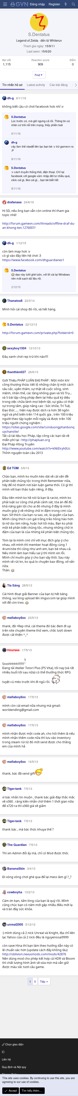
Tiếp (42, 981)
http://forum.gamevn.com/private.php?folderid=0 (37, 333)
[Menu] (5, 4)
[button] (38, 1052)
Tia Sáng (13, 585)
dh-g (10, 98)
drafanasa (14, 202)
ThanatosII (14, 300)
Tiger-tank (14, 788)
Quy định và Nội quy (14, 1067)
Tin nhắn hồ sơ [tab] (12, 85)
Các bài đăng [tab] (59, 85)
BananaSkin (16, 868)
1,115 (7, 64)
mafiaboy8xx (16, 617)
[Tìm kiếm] (73, 4)
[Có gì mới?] (66, 4)
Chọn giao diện (14, 1044)
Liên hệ (6, 1059)
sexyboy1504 (16, 348)
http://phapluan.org (35, 440)
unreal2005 (15, 924)
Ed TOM (13, 468)
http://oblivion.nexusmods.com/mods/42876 (34, 954)
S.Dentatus (18, 117)
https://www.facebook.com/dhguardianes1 (33, 260)
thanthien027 (16, 372)
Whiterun (56, 40)
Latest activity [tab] (36, 85)
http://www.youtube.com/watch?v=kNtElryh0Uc (36, 448)
